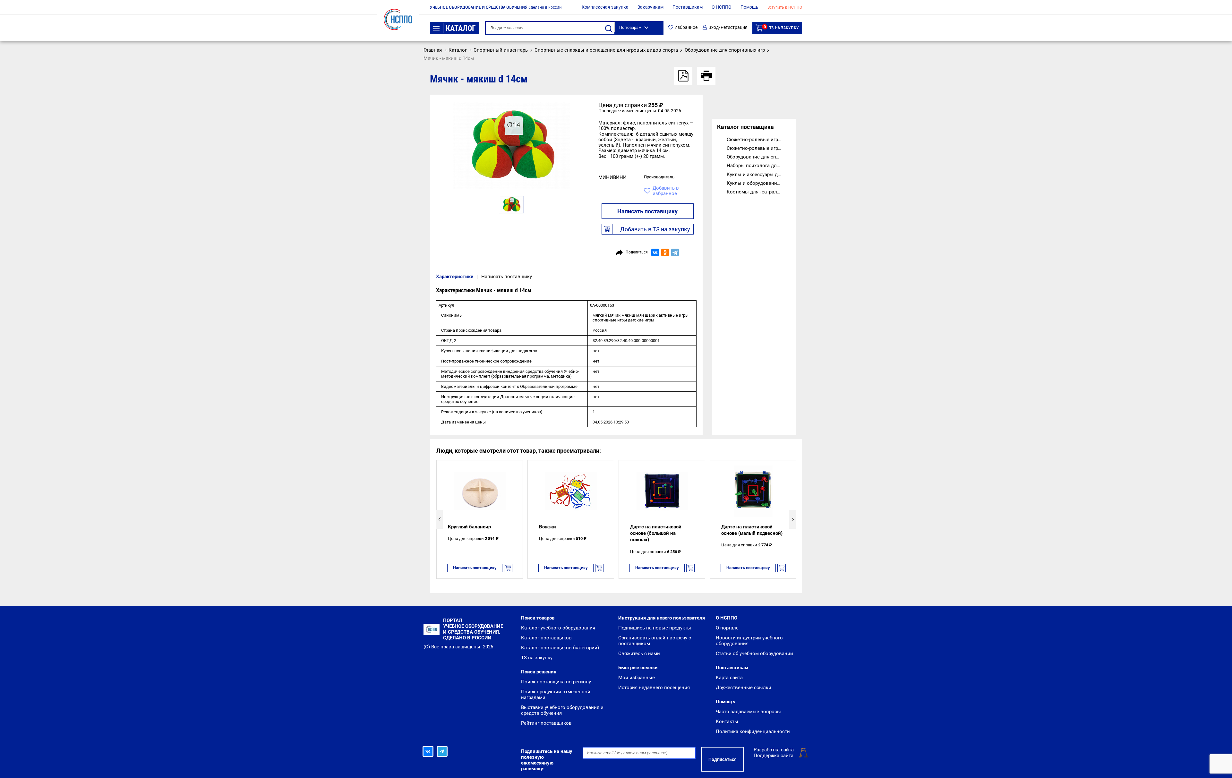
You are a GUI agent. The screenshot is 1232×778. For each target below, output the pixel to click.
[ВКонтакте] (655, 252)
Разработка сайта (774, 750)
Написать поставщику (647, 211)
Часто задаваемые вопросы (748, 711)
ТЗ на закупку (781, 27)
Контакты (727, 721)
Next (792, 519)
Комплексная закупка (605, 7)
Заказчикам (650, 7)
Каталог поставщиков (546, 638)
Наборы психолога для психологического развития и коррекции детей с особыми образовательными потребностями (759, 165)
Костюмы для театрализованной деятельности (759, 192)
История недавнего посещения (654, 687)
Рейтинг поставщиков (546, 723)
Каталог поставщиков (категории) (560, 648)
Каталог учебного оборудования (558, 628)
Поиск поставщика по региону (556, 682)
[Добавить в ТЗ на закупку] (508, 568)
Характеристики (455, 276)
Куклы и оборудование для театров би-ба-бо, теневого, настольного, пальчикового (759, 183)
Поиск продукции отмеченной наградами (555, 694)
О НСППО (722, 7)
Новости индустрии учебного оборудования (749, 640)
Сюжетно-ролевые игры (754, 139)
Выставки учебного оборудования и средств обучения (562, 710)
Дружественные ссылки (743, 687)
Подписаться (722, 759)
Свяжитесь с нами (639, 653)
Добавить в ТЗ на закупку (655, 229)
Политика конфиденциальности (753, 731)
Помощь (749, 7)
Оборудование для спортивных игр (759, 157)
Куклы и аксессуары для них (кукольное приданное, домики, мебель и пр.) (759, 174)
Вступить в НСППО (784, 7)
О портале (727, 628)
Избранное (685, 27)
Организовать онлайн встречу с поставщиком (654, 640)
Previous (439, 519)
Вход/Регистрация (728, 27)
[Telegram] (675, 252)
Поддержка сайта (773, 755)
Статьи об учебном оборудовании (754, 653)
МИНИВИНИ (612, 177)
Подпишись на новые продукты (654, 628)
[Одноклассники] (665, 252)
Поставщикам (687, 7)
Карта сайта (729, 677)
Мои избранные (636, 677)
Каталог (461, 28)
